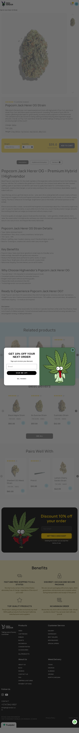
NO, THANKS (21, 378)
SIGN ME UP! (22, 373)
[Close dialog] (72, 349)
